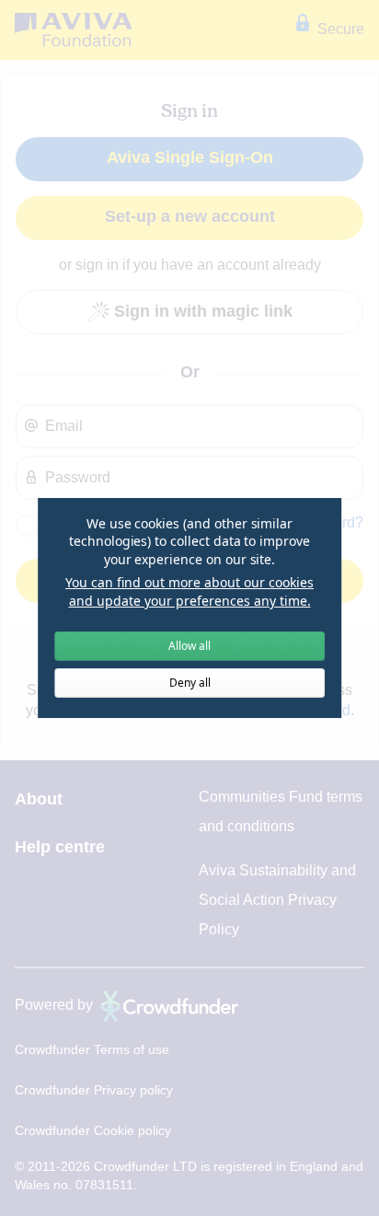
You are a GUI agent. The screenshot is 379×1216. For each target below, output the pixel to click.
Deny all (190, 682)
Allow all (189, 646)
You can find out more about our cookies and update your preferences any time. (189, 591)
